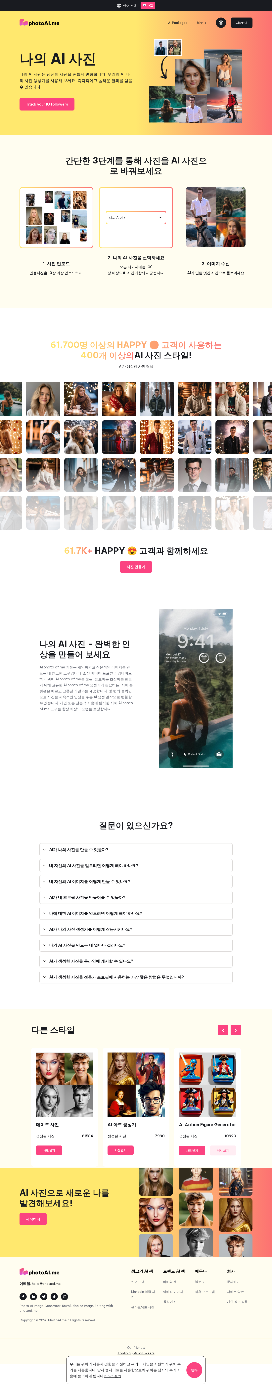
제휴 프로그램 (205, 1292)
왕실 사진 (170, 1302)
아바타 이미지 (173, 1292)
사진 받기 (49, 1150)
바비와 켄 (170, 1282)
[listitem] (64, 1107)
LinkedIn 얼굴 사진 (143, 1294)
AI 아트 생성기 (122, 1124)
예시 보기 (223, 1150)
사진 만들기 (136, 566)
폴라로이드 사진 (142, 1307)
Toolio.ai (124, 1353)
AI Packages (177, 23)
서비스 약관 (235, 1292)
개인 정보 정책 (237, 1302)
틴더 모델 (138, 1282)
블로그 (201, 23)
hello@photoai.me (46, 1284)
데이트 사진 (47, 1124)
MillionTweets (144, 1353)
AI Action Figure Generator (207, 1124)
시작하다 (241, 22)
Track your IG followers (47, 104)
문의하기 (233, 1282)
